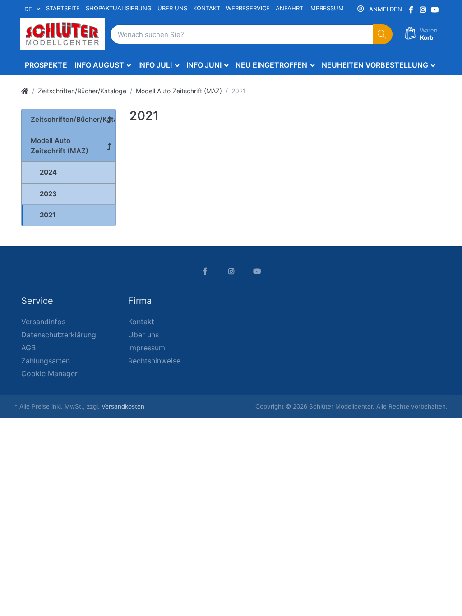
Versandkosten (123, 406)
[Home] (24, 91)
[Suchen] (383, 34)
